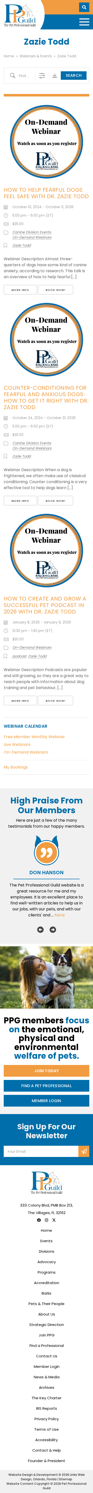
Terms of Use (46, 1429)
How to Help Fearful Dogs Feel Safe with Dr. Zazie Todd (46, 193)
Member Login (46, 1101)
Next (53, 929)
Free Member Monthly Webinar (34, 737)
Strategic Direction (46, 1324)
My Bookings (16, 767)
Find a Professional (47, 1345)
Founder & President (46, 1460)
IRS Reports (46, 1408)
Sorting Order (55, 76)
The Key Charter (46, 1398)
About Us (46, 1314)
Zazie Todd (21, 245)
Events (46, 1240)
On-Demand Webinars (31, 237)
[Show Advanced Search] (42, 76)
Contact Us (46, 1356)
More (60, 915)
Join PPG (47, 1335)
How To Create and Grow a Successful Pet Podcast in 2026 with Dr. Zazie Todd (45, 605)
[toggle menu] (84, 21)
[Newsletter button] (83, 1151)
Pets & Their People (46, 1303)
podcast (19, 656)
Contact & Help (46, 1450)
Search (74, 75)
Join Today (46, 1071)
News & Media (47, 1377)
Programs (47, 1272)
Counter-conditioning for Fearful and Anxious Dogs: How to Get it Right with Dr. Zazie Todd (46, 397)
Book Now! (55, 290)
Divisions (46, 1251)
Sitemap (65, 1479)
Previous (40, 929)
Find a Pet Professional (46, 1086)
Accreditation (46, 1282)
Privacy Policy (46, 1418)
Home (46, 1230)
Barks (46, 1293)
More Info (20, 290)
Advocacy (46, 1261)
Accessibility (46, 1439)
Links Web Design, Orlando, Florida (53, 1477)
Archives (46, 1387)
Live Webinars (17, 744)
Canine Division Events (31, 232)
